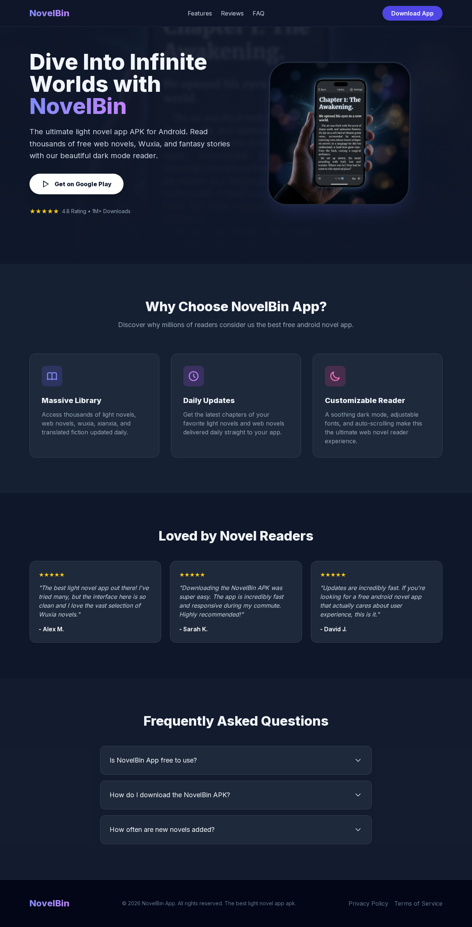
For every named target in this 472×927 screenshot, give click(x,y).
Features (200, 13)
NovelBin (49, 13)
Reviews (232, 13)
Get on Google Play (83, 184)
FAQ (258, 13)
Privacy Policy (368, 903)
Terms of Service (418, 903)
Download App (412, 13)
